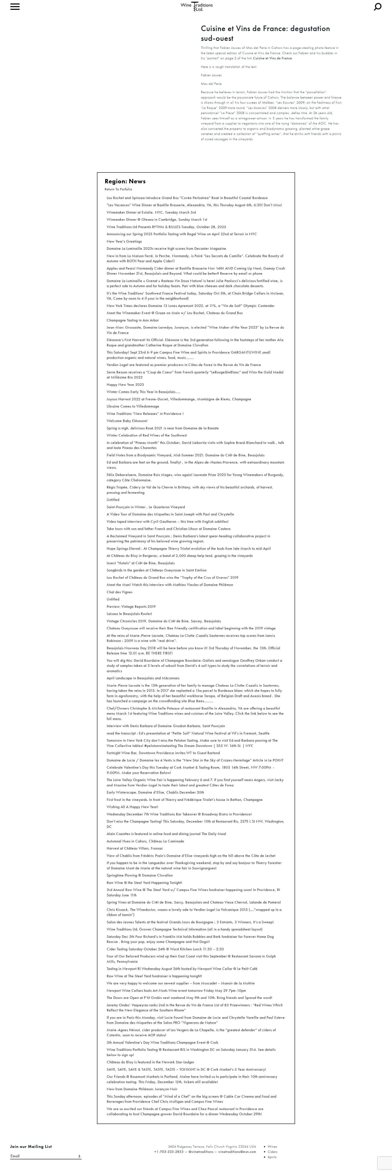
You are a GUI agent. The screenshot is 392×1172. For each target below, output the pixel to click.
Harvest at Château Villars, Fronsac (135, 848)
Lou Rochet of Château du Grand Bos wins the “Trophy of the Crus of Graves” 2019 (172, 577)
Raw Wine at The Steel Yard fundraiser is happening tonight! (154, 976)
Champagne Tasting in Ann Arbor (133, 320)
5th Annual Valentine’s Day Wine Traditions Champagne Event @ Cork (162, 1042)
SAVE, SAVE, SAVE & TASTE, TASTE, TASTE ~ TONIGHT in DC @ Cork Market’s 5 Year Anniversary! (186, 1069)
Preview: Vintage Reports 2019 (131, 606)
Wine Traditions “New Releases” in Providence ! (145, 413)
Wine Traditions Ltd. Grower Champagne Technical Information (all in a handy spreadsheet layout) (185, 929)
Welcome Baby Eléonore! (127, 420)
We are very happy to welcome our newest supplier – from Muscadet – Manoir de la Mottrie (181, 983)
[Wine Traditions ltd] (197, 6)
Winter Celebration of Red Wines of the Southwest (147, 435)
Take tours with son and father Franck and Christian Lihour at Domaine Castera (169, 528)
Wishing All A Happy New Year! (132, 806)
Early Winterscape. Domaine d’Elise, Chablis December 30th (155, 792)
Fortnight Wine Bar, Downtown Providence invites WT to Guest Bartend (163, 752)
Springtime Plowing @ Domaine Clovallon (140, 875)
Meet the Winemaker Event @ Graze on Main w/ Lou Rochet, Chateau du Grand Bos (175, 312)
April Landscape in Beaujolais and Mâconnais (143, 678)
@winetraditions (201, 1151)
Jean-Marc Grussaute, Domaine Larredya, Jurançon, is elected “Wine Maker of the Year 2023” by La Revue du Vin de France (195, 330)
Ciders (272, 1151)
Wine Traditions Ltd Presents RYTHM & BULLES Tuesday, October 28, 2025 (166, 226)
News (137, 181)
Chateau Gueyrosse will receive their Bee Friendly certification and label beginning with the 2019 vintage (191, 628)
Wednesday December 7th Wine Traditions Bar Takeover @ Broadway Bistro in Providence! (179, 814)
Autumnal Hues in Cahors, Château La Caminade (145, 841)
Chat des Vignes (120, 592)
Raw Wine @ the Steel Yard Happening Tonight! (144, 882)
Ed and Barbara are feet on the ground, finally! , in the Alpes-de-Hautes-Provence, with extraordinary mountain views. (195, 465)
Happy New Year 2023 (125, 384)
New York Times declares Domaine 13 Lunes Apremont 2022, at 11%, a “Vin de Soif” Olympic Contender (191, 305)
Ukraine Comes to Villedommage (133, 406)
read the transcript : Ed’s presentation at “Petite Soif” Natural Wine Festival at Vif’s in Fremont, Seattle (188, 733)
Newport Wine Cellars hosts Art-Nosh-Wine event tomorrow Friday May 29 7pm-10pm (176, 990)
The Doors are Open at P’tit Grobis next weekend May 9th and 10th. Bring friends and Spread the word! (189, 997)
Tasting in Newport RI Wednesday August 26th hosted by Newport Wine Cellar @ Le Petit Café (182, 968)
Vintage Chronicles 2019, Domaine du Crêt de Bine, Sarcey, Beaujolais (164, 621)
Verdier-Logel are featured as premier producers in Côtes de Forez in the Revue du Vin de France (184, 364)
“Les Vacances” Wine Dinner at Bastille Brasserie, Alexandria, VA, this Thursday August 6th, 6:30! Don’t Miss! (194, 205)
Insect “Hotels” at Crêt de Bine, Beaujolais (141, 563)
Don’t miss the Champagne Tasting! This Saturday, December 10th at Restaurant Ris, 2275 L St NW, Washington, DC (196, 824)
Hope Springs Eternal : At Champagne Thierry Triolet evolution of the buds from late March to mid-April (189, 548)
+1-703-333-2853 (169, 1151)
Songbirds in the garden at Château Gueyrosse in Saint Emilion (157, 570)
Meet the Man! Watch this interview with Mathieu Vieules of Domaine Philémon (170, 584)
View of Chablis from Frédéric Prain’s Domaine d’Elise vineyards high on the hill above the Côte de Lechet (191, 855)
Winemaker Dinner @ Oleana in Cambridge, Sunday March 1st (157, 219)
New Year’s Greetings (124, 241)
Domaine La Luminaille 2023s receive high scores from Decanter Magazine (166, 248)
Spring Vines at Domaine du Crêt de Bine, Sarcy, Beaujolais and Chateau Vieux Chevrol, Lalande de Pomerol (194, 902)
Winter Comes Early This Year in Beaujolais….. (143, 391)
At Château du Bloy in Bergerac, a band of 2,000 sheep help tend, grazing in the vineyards (180, 555)
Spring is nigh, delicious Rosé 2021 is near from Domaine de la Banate (163, 428)
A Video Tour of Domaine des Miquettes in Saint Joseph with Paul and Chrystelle (170, 514)
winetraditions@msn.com (237, 1151)
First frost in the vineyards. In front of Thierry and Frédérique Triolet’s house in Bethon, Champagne (185, 799)
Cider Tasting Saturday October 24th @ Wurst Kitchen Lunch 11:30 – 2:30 (165, 949)
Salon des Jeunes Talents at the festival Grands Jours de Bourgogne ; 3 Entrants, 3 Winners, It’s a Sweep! (190, 922)
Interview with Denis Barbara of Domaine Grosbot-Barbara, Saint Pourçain (166, 725)
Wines (272, 1146)
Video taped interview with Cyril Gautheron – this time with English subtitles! (168, 521)
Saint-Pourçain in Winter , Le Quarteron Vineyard (146, 507)
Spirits (272, 1157)
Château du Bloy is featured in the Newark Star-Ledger (150, 1062)
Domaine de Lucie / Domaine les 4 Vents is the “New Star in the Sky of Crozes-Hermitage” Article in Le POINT (195, 760)
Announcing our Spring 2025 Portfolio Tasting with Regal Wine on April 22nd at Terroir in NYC (182, 234)
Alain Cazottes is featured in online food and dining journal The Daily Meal (166, 833)
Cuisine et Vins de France (272, 58)
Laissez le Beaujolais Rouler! (129, 613)
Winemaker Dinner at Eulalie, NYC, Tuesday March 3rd (151, 212)
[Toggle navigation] (15, 7)
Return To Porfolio (118, 189)
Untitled (113, 499)
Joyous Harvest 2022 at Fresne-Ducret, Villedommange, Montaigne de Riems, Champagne (179, 399)
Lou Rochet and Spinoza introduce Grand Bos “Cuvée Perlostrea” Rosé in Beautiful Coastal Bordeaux (187, 197)
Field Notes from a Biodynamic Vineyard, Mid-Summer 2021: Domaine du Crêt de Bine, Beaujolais (186, 455)
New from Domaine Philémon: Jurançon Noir (142, 1089)
